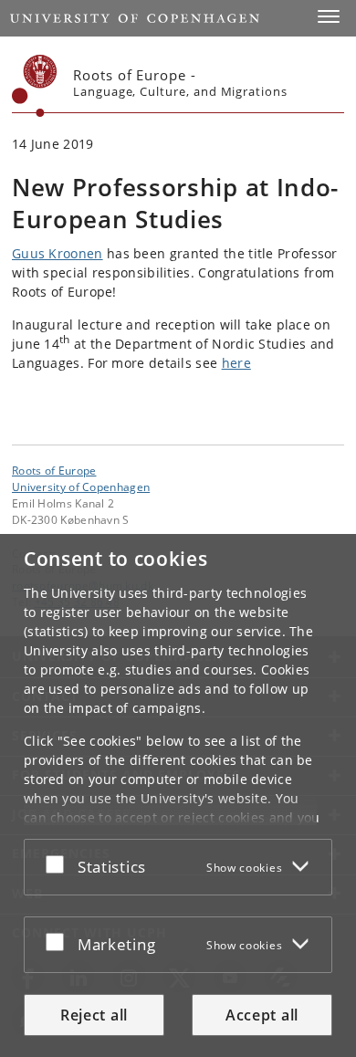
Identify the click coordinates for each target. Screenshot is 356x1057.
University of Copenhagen (81, 486)
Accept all (261, 1015)
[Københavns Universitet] (35, 86)
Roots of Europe (54, 470)
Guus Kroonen (57, 253)
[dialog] (178, 795)
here (236, 363)
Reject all (94, 1015)
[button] (328, 16)
